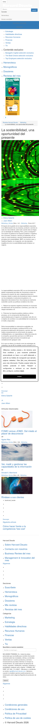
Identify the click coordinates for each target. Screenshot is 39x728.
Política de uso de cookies (18, 717)
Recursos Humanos (12, 37)
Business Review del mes (17, 553)
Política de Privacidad (15, 713)
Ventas (8, 42)
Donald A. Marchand (9, 472)
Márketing (24, 223)
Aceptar (19, 376)
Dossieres (8, 71)
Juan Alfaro (7, 220)
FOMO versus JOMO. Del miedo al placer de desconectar (19, 432)
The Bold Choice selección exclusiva (19, 55)
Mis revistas (11, 605)
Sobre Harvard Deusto (16, 544)
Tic (6, 45)
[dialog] (19, 364)
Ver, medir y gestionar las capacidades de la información (16, 465)
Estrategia (9, 31)
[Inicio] (19, 5)
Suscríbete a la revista (19, 23)
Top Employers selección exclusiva (18, 58)
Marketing (10, 617)
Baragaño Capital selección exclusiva (19, 52)
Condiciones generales (16, 704)
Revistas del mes (12, 75)
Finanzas (8, 40)
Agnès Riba (5, 439)
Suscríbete (10, 587)
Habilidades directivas (13, 34)
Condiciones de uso (14, 709)
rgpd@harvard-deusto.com (17, 671)
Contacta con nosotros (16, 549)
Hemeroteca (5, 15)
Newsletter (19, 27)
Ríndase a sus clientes (12, 497)
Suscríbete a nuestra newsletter (13, 647)
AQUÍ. (22, 371)
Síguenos (6, 563)
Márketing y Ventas (7, 223)
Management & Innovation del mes (20, 559)
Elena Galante (8, 218)
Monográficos (10, 66)
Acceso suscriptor (6, 19)
